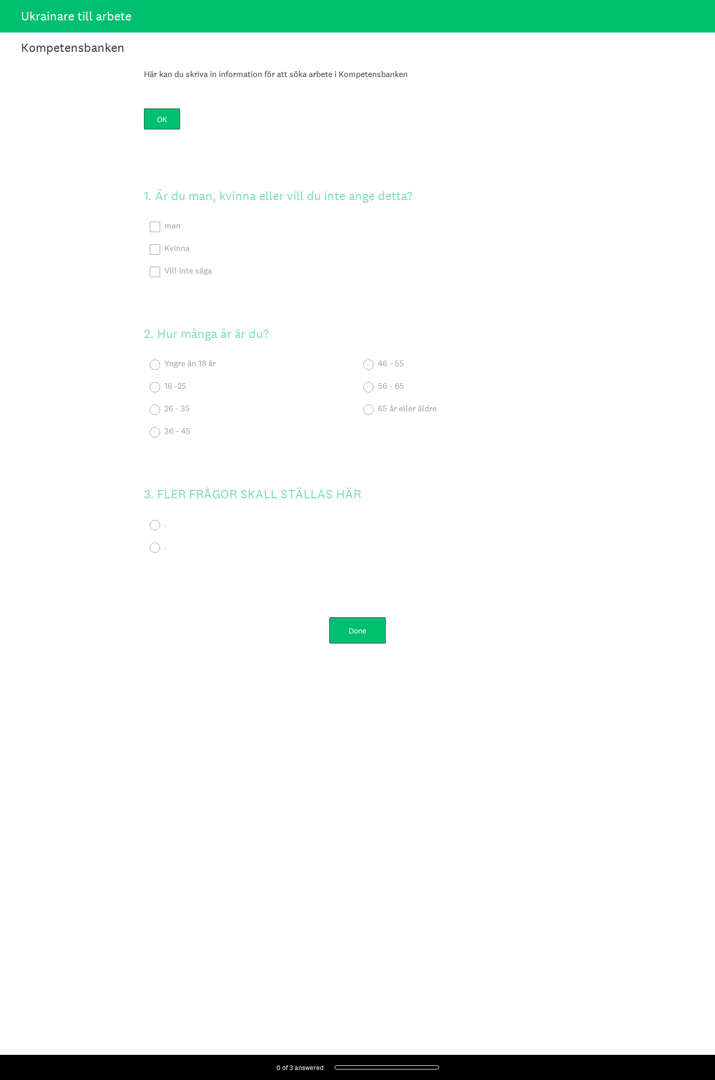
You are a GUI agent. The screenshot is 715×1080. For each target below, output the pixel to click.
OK (162, 119)
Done (357, 631)
